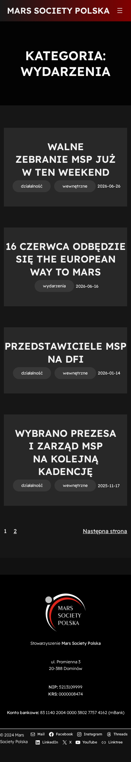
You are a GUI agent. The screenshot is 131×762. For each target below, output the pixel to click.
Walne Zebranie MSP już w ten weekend (65, 159)
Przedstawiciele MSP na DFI (65, 352)
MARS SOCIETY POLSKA (58, 10)
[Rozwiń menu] (120, 10)
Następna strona (105, 530)
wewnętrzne (75, 186)
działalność (31, 186)
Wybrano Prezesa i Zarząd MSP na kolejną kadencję (65, 452)
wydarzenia (54, 285)
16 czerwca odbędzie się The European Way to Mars (66, 259)
